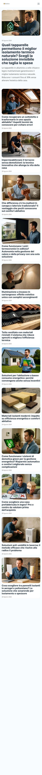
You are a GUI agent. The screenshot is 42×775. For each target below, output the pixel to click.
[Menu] (39, 4)
